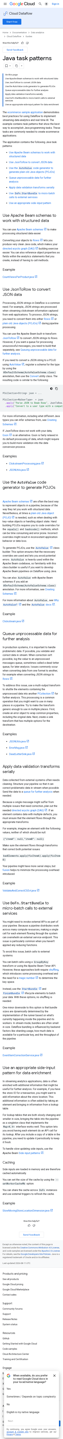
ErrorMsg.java (16, 747)
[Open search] (40, 4)
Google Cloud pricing (13, 1284)
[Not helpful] (27, 43)
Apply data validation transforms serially (31, 187)
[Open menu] (5, 4)
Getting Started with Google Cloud (20, 1343)
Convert (34, 376)
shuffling (53, 969)
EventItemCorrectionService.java (21, 1055)
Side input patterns (29, 1153)
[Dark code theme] (51, 388)
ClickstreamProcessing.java (24, 463)
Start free (11, 21)
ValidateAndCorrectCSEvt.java (19, 890)
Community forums (13, 1309)
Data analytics (37, 32)
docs (41, 604)
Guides (29, 36)
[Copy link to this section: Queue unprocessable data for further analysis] (33, 639)
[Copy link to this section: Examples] (20, 456)
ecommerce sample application (25, 112)
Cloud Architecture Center (16, 1354)
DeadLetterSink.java (20, 754)
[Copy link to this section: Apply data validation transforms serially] (18, 772)
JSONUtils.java (17, 469)
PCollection (44, 693)
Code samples (10, 1349)
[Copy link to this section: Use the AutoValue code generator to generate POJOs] (6, 493)
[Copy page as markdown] (17, 66)
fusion (6, 870)
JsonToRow (9, 338)
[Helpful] (22, 43)
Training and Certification (15, 1359)
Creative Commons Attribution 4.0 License (39, 1247)
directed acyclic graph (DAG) (19, 248)
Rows (36, 240)
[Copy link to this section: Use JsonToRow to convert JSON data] (25, 295)
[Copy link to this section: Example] (18, 270)
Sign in (55, 4)
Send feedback (15, 49)
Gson (5, 435)
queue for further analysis (38, 791)
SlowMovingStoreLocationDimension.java (26, 1210)
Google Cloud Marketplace (16, 1289)
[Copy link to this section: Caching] (18, 1163)
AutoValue (15, 364)
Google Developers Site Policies (36, 1254)
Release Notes (10, 1319)
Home (5, 32)
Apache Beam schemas (30, 229)
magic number (27, 978)
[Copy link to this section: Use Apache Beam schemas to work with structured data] (52, 221)
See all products (11, 1279)
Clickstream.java (12, 621)
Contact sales (9, 1294)
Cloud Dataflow (20, 14)
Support (7, 1314)
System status (10, 1324)
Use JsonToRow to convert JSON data (30, 162)
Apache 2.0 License (51, 1251)
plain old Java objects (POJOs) (20, 323)
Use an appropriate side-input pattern (30, 203)
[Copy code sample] (56, 388)
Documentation (19, 32)
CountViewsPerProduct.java (18, 277)
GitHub (6, 1338)
